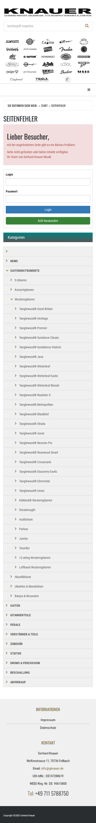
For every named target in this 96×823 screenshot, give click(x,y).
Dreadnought (27, 510)
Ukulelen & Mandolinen (29, 586)
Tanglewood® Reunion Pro (35, 443)
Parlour (23, 529)
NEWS (14, 261)
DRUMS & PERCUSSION (25, 663)
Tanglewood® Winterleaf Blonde (39, 385)
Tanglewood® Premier (33, 328)
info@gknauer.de (52, 768)
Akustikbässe (23, 577)
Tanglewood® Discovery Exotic (38, 471)
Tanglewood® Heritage (33, 318)
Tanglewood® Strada (32, 424)
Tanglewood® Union (31, 491)
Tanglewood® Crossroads (35, 462)
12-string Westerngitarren (34, 557)
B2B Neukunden (48, 221)
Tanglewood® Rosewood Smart (38, 452)
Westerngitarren (25, 299)
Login (9, 174)
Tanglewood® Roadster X (35, 395)
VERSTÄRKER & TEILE (24, 634)
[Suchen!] (87, 26)
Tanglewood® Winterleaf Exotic (38, 376)
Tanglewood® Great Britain (36, 309)
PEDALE (15, 624)
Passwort (11, 191)
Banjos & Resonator (27, 596)
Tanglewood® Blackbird (34, 414)
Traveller (24, 548)
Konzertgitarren (24, 290)
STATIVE (15, 653)
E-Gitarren (21, 280)
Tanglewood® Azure (31, 433)
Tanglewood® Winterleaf (34, 366)
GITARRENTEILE (20, 615)
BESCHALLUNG (20, 672)
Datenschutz (48, 728)
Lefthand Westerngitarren (35, 567)
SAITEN (15, 605)
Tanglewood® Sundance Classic (39, 337)
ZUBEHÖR (16, 644)
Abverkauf (18, 682)
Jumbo (23, 538)
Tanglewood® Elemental (34, 481)
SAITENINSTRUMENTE (25, 270)
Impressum (48, 720)
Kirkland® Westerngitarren (35, 500)
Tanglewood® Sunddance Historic (40, 347)
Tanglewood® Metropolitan (36, 404)
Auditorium (26, 519)
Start (44, 105)
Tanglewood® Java (31, 357)
